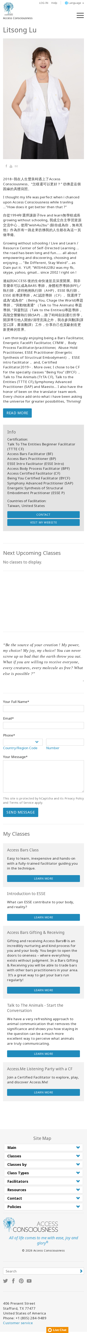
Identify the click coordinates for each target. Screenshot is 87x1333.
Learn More (43, 878)
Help (54, 3)
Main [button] (11, 1147)
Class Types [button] (18, 1172)
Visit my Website (43, 522)
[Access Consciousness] (8, 9)
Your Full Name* (16, 701)
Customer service (18, 1323)
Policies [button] (14, 1206)
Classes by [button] (17, 1164)
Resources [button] (16, 1189)
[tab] (43, 1147)
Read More (17, 412)
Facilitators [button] (17, 1181)
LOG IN (43, 3)
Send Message (20, 812)
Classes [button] (14, 1156)
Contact (43, 514)
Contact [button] (14, 1198)
